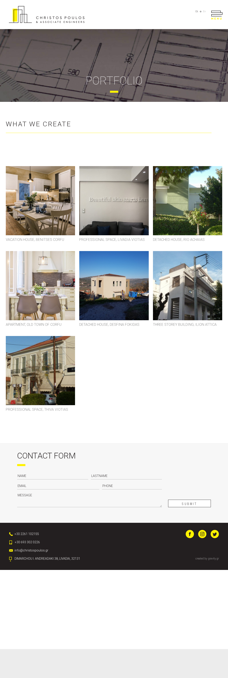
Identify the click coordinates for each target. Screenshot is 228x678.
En (204, 11)
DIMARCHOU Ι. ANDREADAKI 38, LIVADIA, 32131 (47, 558)
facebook (190, 534)
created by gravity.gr (207, 558)
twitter (215, 534)
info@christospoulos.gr (31, 550)
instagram (202, 534)
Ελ (196, 11)
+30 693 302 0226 (27, 542)
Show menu (216, 15)
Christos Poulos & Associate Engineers (46, 14)
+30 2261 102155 (26, 534)
